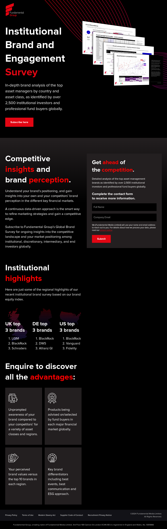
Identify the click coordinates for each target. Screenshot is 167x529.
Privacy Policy (11, 515)
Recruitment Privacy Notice (100, 515)
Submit (101, 239)
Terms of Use (27, 515)
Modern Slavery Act (46, 515)
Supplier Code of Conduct (71, 515)
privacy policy (106, 230)
